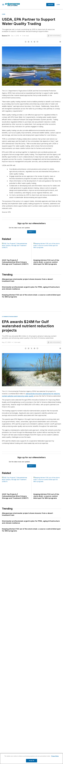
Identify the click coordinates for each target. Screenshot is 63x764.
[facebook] (25, 42)
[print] (60, 42)
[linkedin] (28, 42)
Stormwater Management (10, 316)
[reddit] (34, 42)
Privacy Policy (55, 756)
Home (3, 14)
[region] (31, 758)
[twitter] (31, 42)
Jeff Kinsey (47, 354)
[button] (3, 4)
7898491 (40, 354)
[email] (37, 42)
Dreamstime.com (54, 354)
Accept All (31, 760)
